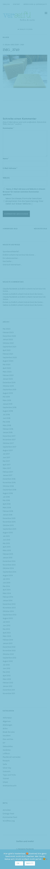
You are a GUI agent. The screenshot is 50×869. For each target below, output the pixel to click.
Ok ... (19, 863)
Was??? (29, 863)
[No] (46, 859)
